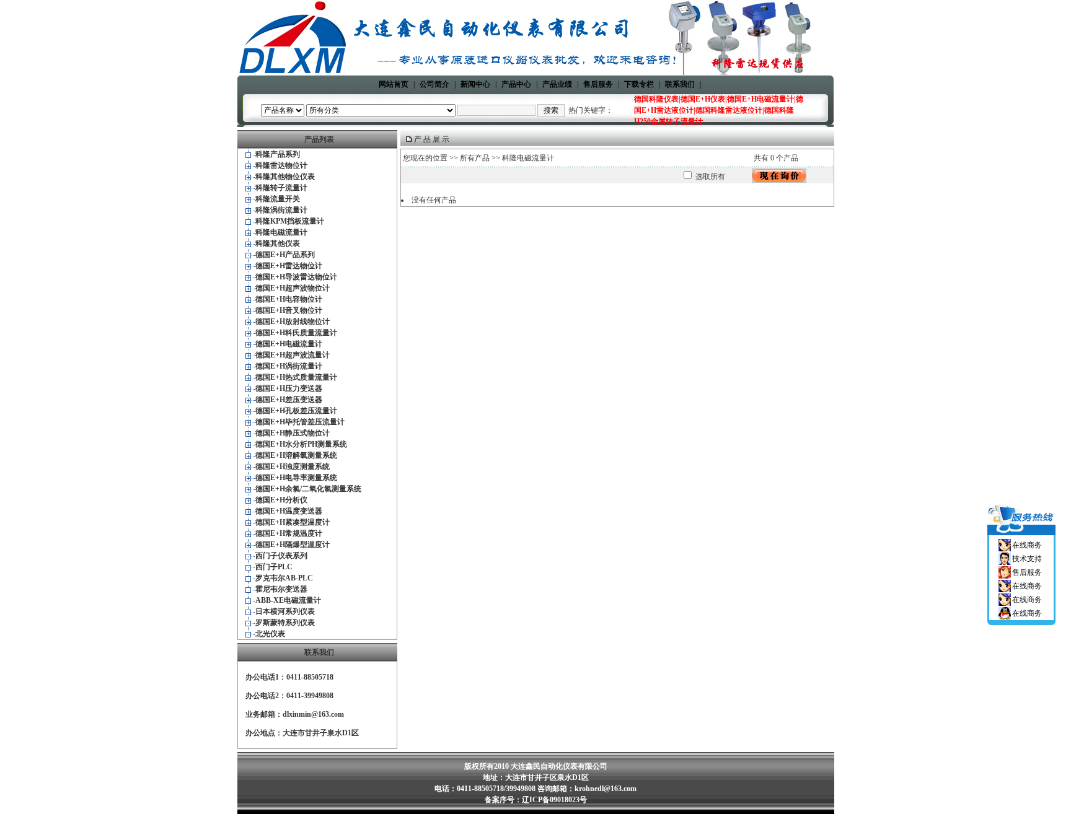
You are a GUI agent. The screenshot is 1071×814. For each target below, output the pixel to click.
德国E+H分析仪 (281, 500)
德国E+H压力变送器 (288, 388)
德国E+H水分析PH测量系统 (301, 444)
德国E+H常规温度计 (288, 533)
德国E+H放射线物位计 (292, 321)
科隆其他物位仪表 (285, 176)
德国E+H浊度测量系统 (292, 466)
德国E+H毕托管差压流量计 (300, 422)
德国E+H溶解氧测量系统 (296, 455)
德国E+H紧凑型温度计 (292, 522)
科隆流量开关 (277, 199)
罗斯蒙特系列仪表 (285, 622)
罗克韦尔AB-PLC (284, 578)
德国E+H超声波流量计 (292, 355)
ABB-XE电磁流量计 (288, 600)
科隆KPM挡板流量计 (289, 221)
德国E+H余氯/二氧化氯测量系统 (308, 488)
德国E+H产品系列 (285, 254)
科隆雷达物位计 (281, 165)
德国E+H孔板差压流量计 (296, 410)
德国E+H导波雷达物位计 (296, 277)
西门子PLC (274, 566)
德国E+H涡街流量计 (288, 366)
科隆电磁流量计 (281, 232)
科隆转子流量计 (281, 187)
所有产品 (475, 158)
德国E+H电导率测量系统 (296, 477)
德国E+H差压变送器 (288, 399)
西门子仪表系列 (281, 555)
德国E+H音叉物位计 (288, 310)
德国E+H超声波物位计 (292, 288)
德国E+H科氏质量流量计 (296, 332)
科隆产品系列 (277, 154)
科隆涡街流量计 (281, 210)
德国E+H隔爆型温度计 (292, 544)
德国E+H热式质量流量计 (296, 377)
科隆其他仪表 (277, 243)
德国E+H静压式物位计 (292, 433)
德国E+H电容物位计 (288, 299)
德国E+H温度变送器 (288, 511)
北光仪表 (270, 633)
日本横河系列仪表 (285, 611)
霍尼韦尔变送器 (281, 589)
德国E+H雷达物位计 (288, 265)
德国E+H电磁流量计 (288, 343)
